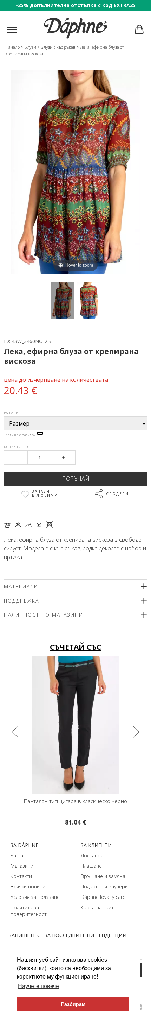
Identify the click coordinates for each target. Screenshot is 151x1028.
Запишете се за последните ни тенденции (67, 935)
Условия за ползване (35, 897)
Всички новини (28, 886)
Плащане (91, 865)
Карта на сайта (99, 907)
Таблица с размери (20, 435)
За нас (18, 855)
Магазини (22, 865)
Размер (11, 412)
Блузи (30, 47)
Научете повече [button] (38, 986)
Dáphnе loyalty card (103, 897)
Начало (12, 47)
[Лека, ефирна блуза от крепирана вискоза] (62, 300)
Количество (16, 447)
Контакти (21, 876)
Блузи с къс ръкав (58, 47)
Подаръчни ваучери (104, 886)
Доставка (92, 855)
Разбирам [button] (73, 1004)
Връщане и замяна (103, 876)
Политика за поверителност (29, 911)
